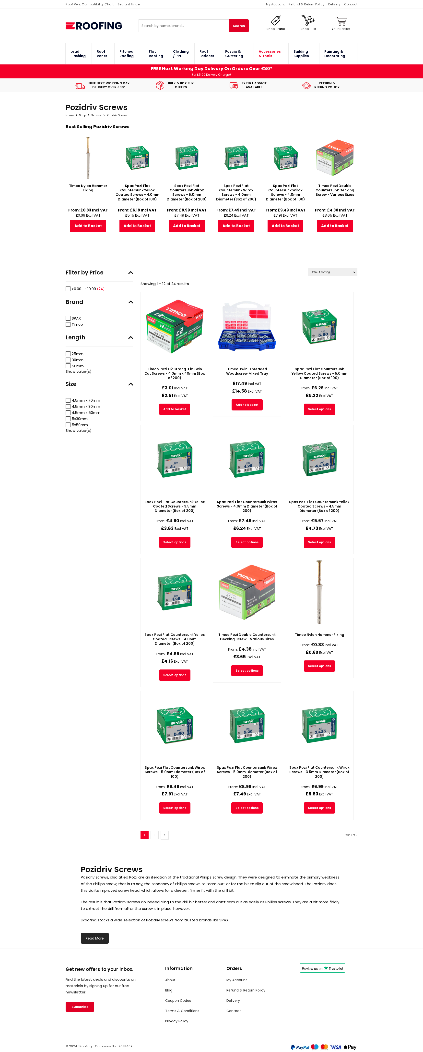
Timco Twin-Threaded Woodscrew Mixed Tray (247, 371)
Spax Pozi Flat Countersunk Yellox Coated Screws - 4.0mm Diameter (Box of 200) (174, 639)
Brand (74, 302)
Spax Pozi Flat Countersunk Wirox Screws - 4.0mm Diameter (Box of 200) (247, 506)
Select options (319, 409)
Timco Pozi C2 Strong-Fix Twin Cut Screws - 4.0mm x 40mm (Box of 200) (174, 373)
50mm (78, 365)
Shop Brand (276, 28)
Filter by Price (85, 272)
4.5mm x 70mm (86, 400)
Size (71, 384)
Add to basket (174, 409)
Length (75, 337)
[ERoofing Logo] (102, 26)
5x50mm (80, 424)
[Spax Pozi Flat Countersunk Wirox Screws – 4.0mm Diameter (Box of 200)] (247, 459)
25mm (77, 353)
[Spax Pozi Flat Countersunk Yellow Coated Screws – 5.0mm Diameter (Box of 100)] (319, 326)
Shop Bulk (308, 28)
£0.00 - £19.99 (84, 288)
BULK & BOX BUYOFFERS (181, 85)
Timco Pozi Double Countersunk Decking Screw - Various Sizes (247, 637)
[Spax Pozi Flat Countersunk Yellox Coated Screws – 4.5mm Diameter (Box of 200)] (319, 459)
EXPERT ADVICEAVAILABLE (254, 85)
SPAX (76, 318)
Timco (77, 324)
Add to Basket (88, 225)
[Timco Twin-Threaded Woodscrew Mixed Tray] (247, 326)
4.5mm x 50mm (86, 412)
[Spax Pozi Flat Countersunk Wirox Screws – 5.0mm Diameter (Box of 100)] (175, 725)
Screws (96, 115)
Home (70, 115)
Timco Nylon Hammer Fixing (319, 634)
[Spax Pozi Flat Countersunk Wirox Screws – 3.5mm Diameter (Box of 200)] (319, 725)
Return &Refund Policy (327, 85)
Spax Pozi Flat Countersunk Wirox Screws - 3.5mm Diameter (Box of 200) (319, 772)
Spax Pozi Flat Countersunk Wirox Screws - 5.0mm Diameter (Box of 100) (175, 772)
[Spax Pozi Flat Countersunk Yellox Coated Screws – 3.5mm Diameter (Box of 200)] (175, 459)
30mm (77, 359)
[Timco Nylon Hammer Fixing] (319, 592)
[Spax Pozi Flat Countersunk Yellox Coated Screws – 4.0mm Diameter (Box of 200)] (175, 592)
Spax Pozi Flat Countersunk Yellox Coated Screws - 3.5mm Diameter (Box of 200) (174, 506)
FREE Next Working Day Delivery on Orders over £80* (211, 68)
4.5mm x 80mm (86, 406)
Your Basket (341, 28)
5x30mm (80, 418)
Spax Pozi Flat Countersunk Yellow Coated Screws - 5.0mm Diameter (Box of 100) (319, 373)
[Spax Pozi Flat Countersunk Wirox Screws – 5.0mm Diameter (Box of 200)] (247, 725)
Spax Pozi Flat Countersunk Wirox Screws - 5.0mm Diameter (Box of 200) (247, 772)
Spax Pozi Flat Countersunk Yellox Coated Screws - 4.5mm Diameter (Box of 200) (319, 506)
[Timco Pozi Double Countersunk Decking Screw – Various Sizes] (247, 592)
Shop (82, 115)
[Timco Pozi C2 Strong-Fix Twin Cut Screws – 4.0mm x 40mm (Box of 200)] (175, 326)
